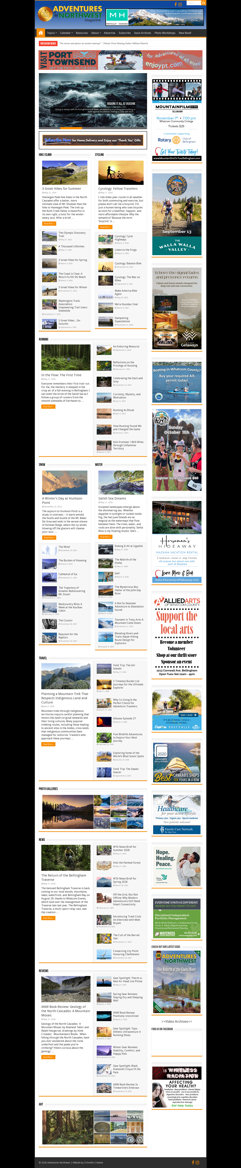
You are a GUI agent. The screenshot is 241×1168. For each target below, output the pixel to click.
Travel (43, 658)
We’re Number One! (126, 304)
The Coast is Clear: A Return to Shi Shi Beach (72, 275)
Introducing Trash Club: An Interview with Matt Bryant (127, 920)
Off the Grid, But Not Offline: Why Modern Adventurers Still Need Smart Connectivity (126, 899)
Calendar (65, 33)
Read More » (49, 223)
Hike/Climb (45, 155)
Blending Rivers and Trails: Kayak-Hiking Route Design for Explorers (126, 638)
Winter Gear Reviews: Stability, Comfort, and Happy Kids (126, 1050)
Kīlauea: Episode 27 (124, 718)
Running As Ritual (123, 410)
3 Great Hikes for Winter (73, 287)
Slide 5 (136, 128)
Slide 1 (49, 128)
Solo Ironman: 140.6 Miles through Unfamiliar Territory (128, 445)
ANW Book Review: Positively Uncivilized (126, 1014)
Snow (42, 465)
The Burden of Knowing (72, 560)
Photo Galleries (48, 789)
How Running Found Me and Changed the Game (127, 427)
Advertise (109, 33)
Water (98, 465)
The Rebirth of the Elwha (120, 104)
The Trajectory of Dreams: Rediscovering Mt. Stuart (72, 591)
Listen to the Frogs (126, 249)
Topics (51, 33)
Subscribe (125, 33)
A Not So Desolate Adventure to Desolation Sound (129, 606)
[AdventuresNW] (70, 13)
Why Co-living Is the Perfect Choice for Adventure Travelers (125, 703)
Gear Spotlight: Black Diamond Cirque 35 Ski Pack (127, 1069)
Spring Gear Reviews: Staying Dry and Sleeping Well (128, 997)
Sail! (117, 573)
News (42, 840)
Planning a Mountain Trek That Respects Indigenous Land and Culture (64, 698)
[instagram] (180, 4)
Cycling (99, 155)
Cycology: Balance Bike (128, 263)
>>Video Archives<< (176, 1021)
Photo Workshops (165, 33)
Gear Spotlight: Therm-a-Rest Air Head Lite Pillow (127, 979)
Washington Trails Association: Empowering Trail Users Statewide (73, 305)
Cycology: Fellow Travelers (118, 189)
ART (41, 1105)
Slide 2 (71, 128)
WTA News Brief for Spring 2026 (124, 880)
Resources (82, 33)
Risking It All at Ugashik (129, 546)
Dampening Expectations (122, 319)
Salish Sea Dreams (112, 498)
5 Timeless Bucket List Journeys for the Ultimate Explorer (128, 684)
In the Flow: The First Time (61, 375)
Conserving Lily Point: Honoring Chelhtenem (126, 952)
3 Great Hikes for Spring (73, 260)
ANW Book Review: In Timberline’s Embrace (126, 1086)
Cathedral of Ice (68, 574)
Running (43, 340)
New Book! (185, 33)
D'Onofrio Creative (93, 1162)
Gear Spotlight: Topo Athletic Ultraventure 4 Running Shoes (127, 1032)
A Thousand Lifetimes (71, 246)
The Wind (64, 546)
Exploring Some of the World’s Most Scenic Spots (128, 754)
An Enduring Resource (126, 346)
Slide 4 (114, 128)
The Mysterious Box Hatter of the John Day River (128, 590)
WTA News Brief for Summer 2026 (124, 848)
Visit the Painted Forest (127, 862)
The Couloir (66, 620)
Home (41, 32)
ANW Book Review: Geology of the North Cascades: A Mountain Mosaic (65, 1011)
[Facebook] (175, 4)
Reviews (43, 971)
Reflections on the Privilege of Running (125, 364)
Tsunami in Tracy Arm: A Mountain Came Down (129, 621)
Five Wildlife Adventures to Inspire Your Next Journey (127, 737)
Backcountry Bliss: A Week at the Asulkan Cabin (70, 607)
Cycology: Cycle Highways (124, 238)
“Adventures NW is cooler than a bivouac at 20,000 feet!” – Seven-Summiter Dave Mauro (101, 43)
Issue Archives (142, 33)
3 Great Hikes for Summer (61, 189)
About (95, 33)
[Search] (203, 2)
